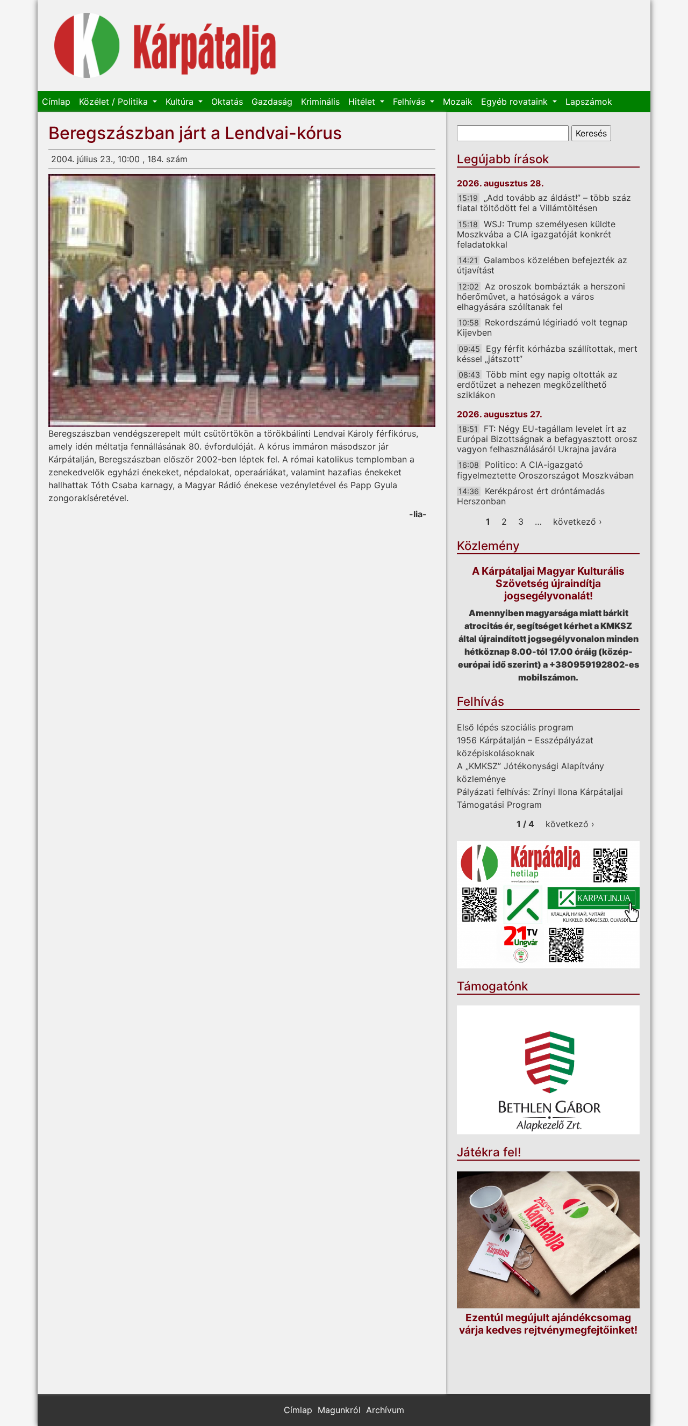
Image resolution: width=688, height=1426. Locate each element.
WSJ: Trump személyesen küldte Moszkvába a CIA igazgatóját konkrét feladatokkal (536, 234)
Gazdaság (272, 101)
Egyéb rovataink (515, 101)
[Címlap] (165, 45)
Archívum (385, 1410)
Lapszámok (588, 101)
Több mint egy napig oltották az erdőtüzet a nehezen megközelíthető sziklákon (537, 384)
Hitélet (363, 101)
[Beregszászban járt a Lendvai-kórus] (241, 300)
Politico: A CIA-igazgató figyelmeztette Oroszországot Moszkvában (545, 469)
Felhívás (410, 101)
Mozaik (457, 101)
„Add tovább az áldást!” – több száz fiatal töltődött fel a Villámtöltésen (544, 202)
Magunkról (339, 1410)
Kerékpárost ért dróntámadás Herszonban (531, 496)
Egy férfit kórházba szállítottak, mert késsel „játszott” (547, 353)
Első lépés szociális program (515, 727)
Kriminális (320, 101)
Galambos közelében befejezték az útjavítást (542, 265)
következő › (577, 521)
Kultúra (181, 101)
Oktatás (227, 101)
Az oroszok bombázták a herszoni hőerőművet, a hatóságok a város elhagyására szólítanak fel (541, 296)
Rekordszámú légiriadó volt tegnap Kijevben (542, 327)
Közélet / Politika (114, 101)
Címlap (56, 101)
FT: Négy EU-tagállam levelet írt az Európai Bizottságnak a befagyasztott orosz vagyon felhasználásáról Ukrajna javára (547, 438)
